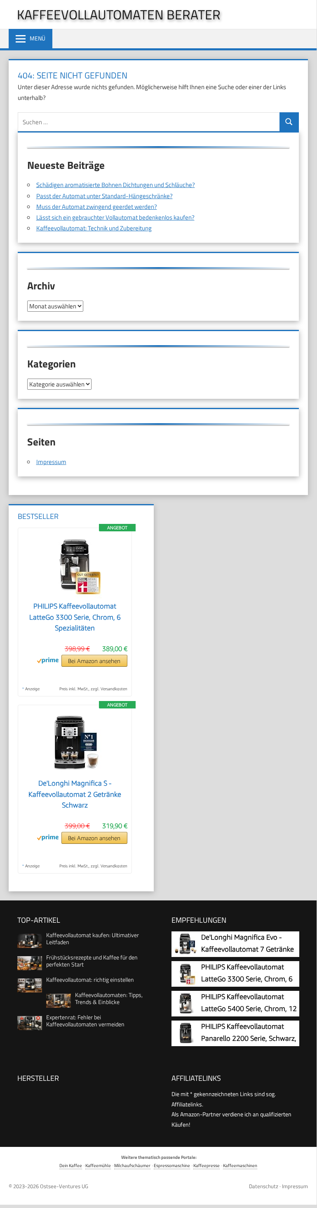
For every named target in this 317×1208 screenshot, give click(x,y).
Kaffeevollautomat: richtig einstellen (90, 979)
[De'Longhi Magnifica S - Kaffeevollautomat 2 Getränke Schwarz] (75, 773)
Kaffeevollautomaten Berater (119, 14)
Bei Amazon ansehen (94, 660)
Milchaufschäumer (132, 1165)
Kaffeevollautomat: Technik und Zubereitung (94, 228)
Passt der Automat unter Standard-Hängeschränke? (104, 196)
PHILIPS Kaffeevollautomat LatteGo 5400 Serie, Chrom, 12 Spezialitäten (249, 1008)
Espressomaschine (172, 1165)
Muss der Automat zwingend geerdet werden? (96, 206)
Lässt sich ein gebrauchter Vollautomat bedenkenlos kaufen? (115, 217)
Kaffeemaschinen (240, 1165)
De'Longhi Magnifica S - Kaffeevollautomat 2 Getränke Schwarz (74, 794)
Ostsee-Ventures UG (64, 1186)
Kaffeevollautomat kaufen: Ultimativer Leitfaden (92, 938)
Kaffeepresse (206, 1165)
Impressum (51, 462)
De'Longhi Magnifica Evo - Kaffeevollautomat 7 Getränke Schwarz (247, 949)
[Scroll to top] (304, 1193)
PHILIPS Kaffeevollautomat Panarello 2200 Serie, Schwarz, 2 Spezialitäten (248, 1038)
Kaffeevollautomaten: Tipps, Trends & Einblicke (109, 998)
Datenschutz (263, 1186)
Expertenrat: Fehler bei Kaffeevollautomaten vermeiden (85, 1020)
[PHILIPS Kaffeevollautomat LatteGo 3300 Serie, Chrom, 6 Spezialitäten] (75, 595)
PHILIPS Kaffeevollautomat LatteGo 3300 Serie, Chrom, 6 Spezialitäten (75, 617)
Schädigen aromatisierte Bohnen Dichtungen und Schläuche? (115, 184)
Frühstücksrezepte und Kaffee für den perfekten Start (92, 961)
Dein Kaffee (70, 1165)
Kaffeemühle (98, 1165)
